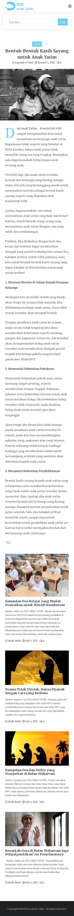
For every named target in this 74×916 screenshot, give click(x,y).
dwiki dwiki (14, 640)
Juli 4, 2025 (31, 721)
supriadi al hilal (23, 62)
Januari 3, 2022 (46, 62)
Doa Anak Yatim (27, 128)
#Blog (37, 44)
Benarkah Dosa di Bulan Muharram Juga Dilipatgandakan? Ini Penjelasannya (36, 852)
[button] (69, 6)
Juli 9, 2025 (31, 640)
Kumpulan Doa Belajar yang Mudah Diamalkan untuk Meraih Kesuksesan (35, 603)
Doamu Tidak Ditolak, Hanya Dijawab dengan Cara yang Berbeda (35, 691)
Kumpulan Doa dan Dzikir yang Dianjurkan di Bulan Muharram (30, 772)
